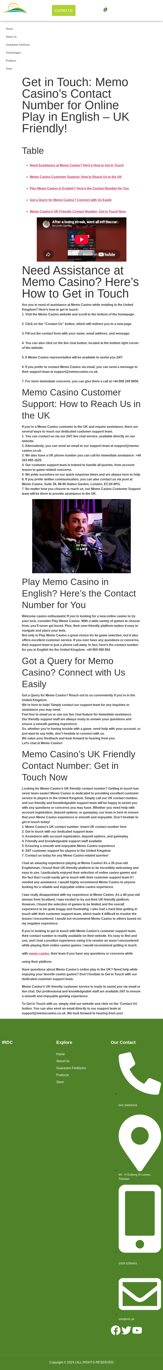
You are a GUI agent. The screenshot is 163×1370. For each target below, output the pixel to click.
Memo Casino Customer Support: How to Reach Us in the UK (76, 177)
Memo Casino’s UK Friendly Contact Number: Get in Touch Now (78, 211)
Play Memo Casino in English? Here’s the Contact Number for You (79, 188)
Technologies (13, 52)
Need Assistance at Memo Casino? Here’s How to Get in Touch (77, 165)
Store (9, 68)
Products (11, 60)
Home (9, 28)
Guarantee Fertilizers (18, 44)
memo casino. (39, 953)
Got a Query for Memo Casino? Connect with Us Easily (71, 200)
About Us (11, 36)
